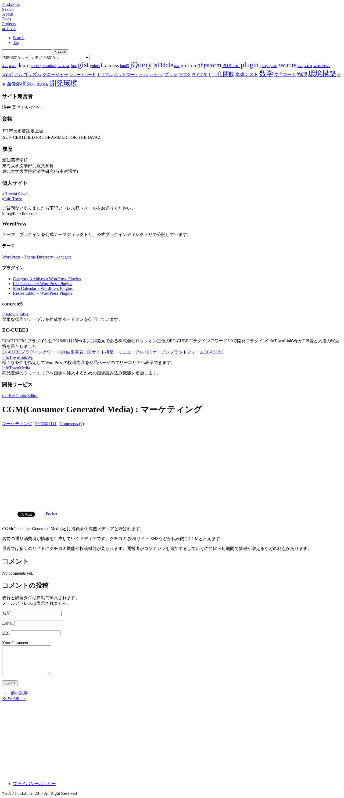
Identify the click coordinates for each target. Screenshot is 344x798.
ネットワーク (126, 74)
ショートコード (82, 74)
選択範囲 (42, 84)
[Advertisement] (172, 467)
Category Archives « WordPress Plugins (47, 278)
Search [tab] (18, 37)
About (7, 14)
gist (83, 64)
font (74, 66)
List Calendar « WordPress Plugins (42, 283)
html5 (124, 66)
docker (36, 66)
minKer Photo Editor (20, 395)
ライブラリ (201, 74)
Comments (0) (72, 423)
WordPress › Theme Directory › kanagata (36, 257)
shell (300, 66)
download (49, 66)
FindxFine (11, 4)
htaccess (110, 65)
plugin (250, 65)
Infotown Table (15, 314)
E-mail (7, 623)
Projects (9, 23)
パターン (156, 75)
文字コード (285, 74)
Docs (6, 19)
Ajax (5, 66)
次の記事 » (14, 698)
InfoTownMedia (16, 368)
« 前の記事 (16, 693)
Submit (9, 683)
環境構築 (322, 74)
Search (8, 9)
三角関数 (223, 74)
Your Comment (15, 642)
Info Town (13, 198)
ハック (144, 75)
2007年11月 (46, 423)
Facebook (64, 66)
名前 (6, 613)
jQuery (141, 64)
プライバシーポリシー (34, 783)
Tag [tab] (16, 42)
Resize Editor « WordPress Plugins (42, 293)
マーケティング (17, 423)
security (287, 65)
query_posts (268, 66)
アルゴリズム (27, 74)
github (95, 66)
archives (9, 28)
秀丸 (31, 84)
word (7, 74)
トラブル (105, 74)
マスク (185, 74)
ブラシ (171, 74)
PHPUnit (231, 65)
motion (188, 65)
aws (12, 65)
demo (23, 65)
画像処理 (16, 83)
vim (308, 65)
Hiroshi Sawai (16, 194)
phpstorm (209, 64)
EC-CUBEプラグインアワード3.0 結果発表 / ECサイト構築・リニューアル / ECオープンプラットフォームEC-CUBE (112, 352)
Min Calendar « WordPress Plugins (43, 288)
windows (321, 65)
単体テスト (246, 74)
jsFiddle (163, 65)
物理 (302, 74)
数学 (266, 74)
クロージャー (55, 74)
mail (177, 66)
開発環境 (63, 83)
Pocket (51, 514)
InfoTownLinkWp (17, 357)
